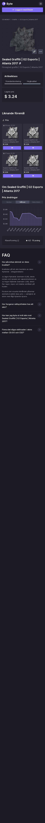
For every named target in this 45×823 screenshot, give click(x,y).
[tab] (9, 202)
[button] (12, 148)
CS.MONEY (6, 19)
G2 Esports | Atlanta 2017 (29, 19)
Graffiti (14, 19)
